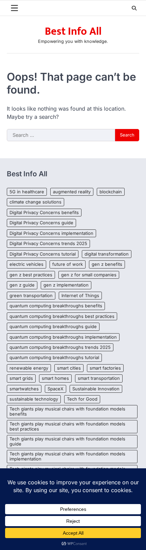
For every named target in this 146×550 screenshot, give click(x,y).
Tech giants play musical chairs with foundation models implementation (67, 456)
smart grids (21, 378)
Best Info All (73, 31)
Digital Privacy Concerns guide (41, 222)
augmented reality (72, 191)
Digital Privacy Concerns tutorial (43, 254)
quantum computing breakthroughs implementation (63, 337)
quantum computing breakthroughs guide (53, 326)
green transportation (31, 295)
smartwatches (24, 388)
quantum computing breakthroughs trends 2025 (60, 347)
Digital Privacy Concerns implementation (51, 233)
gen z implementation (66, 285)
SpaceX (55, 388)
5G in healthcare (27, 191)
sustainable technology (34, 399)
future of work (67, 264)
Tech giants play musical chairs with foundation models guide (67, 441)
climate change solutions (35, 202)
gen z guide (22, 285)
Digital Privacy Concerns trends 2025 (48, 243)
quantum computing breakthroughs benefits (56, 305)
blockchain (110, 191)
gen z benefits (107, 264)
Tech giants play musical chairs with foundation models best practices (67, 426)
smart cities (69, 368)
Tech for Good (82, 399)
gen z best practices (31, 274)
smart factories (105, 368)
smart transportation (99, 378)
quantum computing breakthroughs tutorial (54, 357)
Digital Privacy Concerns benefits (44, 212)
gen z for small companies (88, 274)
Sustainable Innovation (96, 388)
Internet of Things (80, 295)
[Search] (134, 8)
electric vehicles (26, 264)
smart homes (55, 378)
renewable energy (29, 368)
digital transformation (107, 254)
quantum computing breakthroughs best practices (62, 316)
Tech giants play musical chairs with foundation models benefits (67, 411)
